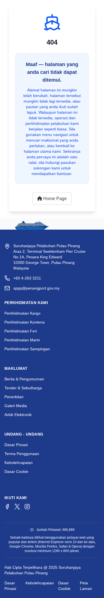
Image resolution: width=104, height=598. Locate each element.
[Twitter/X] (17, 506)
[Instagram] (27, 506)
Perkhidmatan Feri (20, 331)
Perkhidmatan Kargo (22, 313)
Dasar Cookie (16, 471)
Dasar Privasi (16, 445)
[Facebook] (7, 506)
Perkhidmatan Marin (22, 340)
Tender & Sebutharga (23, 388)
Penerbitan (14, 397)
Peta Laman (86, 586)
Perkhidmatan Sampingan (27, 349)
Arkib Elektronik (18, 414)
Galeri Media (15, 405)
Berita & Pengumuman (24, 379)
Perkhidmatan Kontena (24, 322)
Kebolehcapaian (18, 462)
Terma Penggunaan (21, 453)
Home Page (54, 198)
